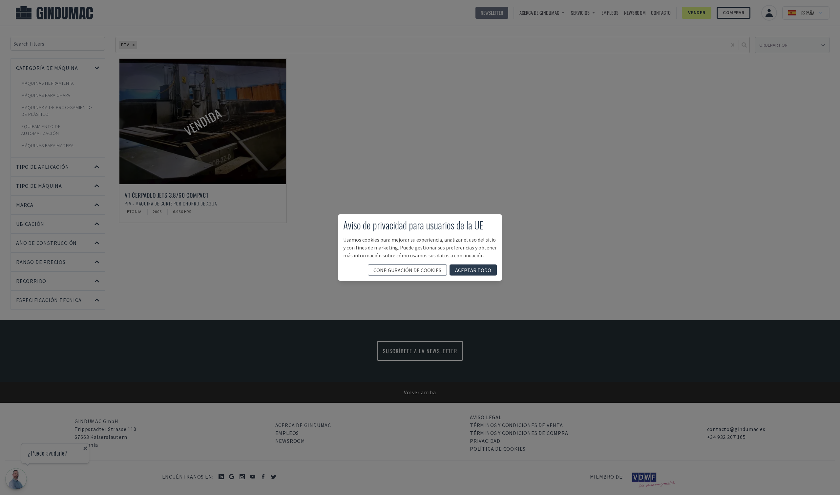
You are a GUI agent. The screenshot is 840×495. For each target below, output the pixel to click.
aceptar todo (473, 270)
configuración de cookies (407, 270)
